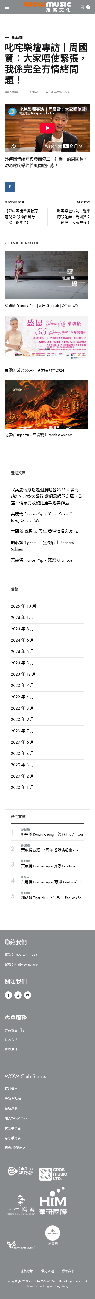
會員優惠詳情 (14, 1030)
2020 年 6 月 (22, 742)
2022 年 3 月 (22, 708)
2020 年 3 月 (22, 765)
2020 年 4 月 (22, 753)
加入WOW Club (16, 1118)
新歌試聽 (25, 829)
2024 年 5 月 (22, 651)
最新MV (25, 877)
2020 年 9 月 (22, 719)
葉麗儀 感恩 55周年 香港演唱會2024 (34, 370)
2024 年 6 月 (22, 640)
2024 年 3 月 (22, 663)
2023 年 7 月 (22, 685)
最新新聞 (17, 38)
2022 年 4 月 (22, 697)
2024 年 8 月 (22, 629)
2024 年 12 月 (23, 617)
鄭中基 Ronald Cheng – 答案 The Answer (52, 834)
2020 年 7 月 (22, 731)
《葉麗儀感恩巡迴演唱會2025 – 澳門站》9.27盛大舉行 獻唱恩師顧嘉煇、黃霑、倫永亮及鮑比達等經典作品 (46, 496)
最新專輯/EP (13, 1099)
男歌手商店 (13, 1138)
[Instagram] (18, 995)
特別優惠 (11, 1089)
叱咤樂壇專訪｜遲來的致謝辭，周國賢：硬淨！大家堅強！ (73, 217)
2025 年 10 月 (23, 606)
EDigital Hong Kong (55, 1286)
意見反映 (11, 1050)
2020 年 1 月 (22, 787)
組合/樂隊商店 (15, 1148)
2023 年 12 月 (23, 674)
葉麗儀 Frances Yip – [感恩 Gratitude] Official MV (41, 305)
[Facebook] (8, 995)
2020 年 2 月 (22, 776)
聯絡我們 (68, 1271)
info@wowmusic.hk (26, 965)
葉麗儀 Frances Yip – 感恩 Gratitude (41, 560)
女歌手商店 (13, 1128)
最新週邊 (11, 1108)
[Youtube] (27, 995)
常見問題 (47, 1271)
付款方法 (11, 1040)
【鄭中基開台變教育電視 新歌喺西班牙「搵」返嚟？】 (21, 217)
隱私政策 (26, 1271)
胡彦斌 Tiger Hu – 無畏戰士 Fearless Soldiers (38, 435)
